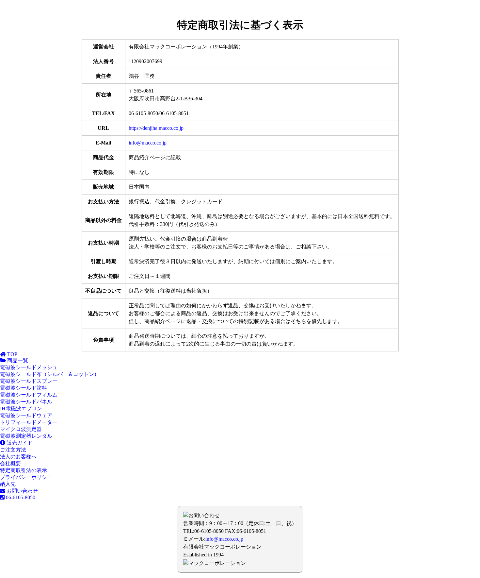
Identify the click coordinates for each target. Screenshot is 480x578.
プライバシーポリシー (26, 477)
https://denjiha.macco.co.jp (156, 128)
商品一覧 (17, 360)
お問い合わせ (21, 491)
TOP (11, 354)
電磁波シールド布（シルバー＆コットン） (49, 374)
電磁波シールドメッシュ (28, 367)
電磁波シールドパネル (26, 401)
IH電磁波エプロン (21, 408)
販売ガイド (19, 443)
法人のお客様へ (18, 456)
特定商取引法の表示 (23, 470)
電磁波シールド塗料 (23, 388)
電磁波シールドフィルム (28, 395)
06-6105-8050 (20, 497)
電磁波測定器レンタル (26, 436)
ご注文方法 (13, 449)
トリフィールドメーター (28, 422)
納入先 (8, 484)
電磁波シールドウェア (26, 415)
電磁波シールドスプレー (28, 381)
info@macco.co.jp (148, 142)
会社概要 (10, 463)
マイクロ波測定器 (21, 429)
